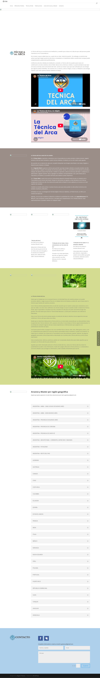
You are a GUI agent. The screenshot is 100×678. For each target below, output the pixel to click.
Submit (85, 666)
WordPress (36, 676)
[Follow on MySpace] (46, 638)
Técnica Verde (29, 6)
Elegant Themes (21, 676)
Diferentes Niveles (19, 6)
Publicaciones (38, 6)
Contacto (61, 6)
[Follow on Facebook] (40, 638)
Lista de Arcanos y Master (50, 6)
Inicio (11, 6)
